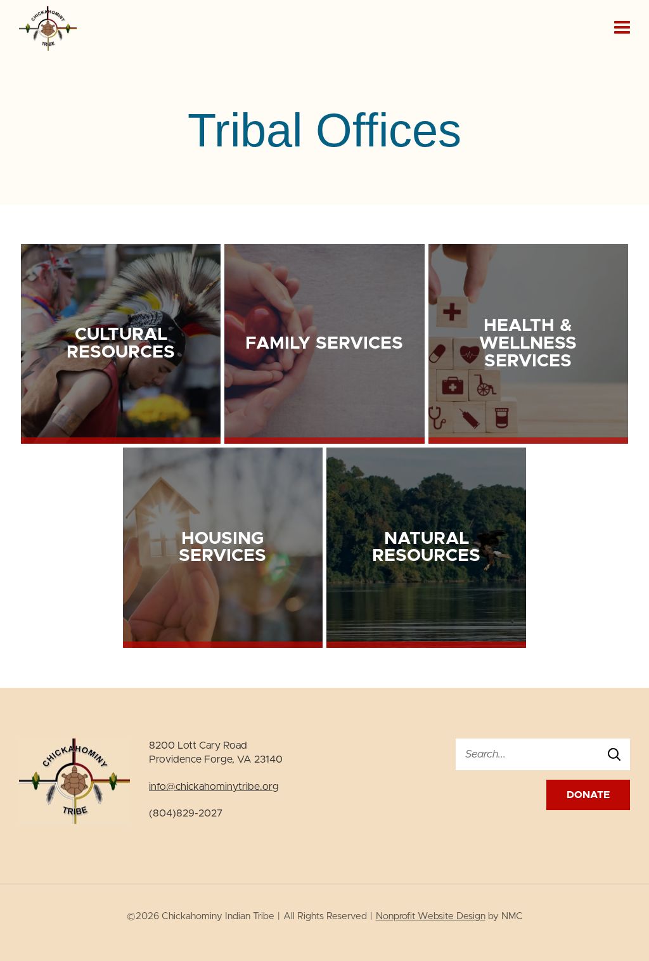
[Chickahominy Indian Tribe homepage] (48, 47)
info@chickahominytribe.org (214, 787)
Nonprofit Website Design (430, 916)
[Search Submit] (614, 754)
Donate (588, 795)
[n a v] (622, 27)
